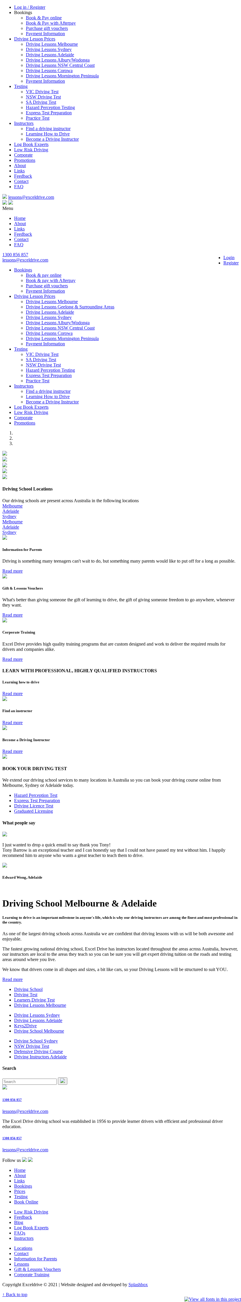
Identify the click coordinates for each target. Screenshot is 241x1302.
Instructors (24, 123)
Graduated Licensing (33, 811)
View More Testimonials (25, 888)
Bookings (23, 269)
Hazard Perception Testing (50, 107)
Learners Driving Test (34, 999)
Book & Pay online (44, 17)
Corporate (23, 154)
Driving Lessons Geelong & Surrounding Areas (70, 306)
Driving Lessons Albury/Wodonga (58, 59)
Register (231, 262)
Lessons (21, 1264)
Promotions (24, 160)
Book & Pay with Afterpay (51, 23)
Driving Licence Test (33, 805)
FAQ (19, 186)
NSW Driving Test (43, 96)
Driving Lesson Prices (34, 38)
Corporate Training (31, 1274)
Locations (23, 1248)
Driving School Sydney (36, 1040)
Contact (21, 181)
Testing (21, 86)
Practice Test (37, 118)
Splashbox (138, 1284)
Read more (12, 570)
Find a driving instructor (48, 128)
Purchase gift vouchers (47, 28)
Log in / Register (29, 7)
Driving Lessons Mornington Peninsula (62, 75)
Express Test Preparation (49, 112)
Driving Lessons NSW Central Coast (60, 65)
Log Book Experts (31, 144)
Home (20, 218)
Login (229, 257)
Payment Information (45, 33)
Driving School (28, 989)
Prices (19, 1191)
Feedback (23, 176)
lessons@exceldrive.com (31, 197)
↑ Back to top (14, 1294)
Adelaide (10, 511)
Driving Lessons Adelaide (50, 54)
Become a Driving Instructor (52, 139)
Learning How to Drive (48, 133)
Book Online (26, 1201)
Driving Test (25, 994)
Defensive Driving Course (38, 1051)
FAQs (19, 1232)
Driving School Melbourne (39, 1030)
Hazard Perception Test (35, 795)
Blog (18, 1222)
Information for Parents (35, 1258)
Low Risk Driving (31, 149)
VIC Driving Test (42, 91)
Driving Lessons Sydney (49, 49)
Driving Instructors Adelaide (40, 1056)
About (20, 165)
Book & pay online (43, 275)
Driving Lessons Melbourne (52, 44)
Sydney (9, 516)
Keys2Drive (25, 1025)
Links (19, 170)
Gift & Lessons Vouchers (37, 1269)
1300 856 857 (15, 254)
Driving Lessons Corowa (49, 70)
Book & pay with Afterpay (51, 280)
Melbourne (12, 505)
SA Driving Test (41, 102)
